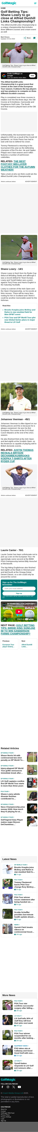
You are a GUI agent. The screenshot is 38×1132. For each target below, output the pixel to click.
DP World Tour (7, 753)
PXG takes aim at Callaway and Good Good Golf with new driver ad (23, 1050)
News (16, 925)
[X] (14, 1087)
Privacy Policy (9, 597)
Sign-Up (3, 1120)
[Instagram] (8, 1087)
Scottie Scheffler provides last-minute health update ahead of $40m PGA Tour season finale (23, 914)
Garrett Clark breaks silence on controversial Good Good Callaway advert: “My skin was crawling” (24, 929)
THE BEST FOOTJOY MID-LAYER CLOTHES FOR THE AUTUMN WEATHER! (18, 165)
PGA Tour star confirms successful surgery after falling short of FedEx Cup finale (23, 1005)
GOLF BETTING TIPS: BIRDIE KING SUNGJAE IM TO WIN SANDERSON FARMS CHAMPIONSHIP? (18, 629)
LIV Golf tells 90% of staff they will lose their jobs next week (23, 1020)
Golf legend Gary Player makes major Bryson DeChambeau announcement (12, 822)
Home (3, 8)
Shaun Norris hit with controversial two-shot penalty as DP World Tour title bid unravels (12, 757)
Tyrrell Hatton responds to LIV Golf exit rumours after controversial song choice (23, 1065)
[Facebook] (3, 1087)
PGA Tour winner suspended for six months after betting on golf (23, 1035)
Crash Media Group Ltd (13, 1093)
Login (2, 1118)
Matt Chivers (5, 37)
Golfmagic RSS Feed (7, 1113)
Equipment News (20, 1046)
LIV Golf (17, 1016)
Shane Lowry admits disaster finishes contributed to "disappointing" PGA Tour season (13, 796)
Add (32, 76)
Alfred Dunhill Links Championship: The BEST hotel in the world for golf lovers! (28, 646)
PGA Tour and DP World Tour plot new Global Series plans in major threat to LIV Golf (19, 319)
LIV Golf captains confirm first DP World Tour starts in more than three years (12, 783)
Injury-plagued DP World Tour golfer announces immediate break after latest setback (12, 770)
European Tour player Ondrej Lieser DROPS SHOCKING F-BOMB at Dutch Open (8, 646)
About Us (4, 1109)
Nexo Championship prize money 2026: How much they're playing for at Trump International (13, 809)
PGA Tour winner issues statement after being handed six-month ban (24, 899)
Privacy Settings (6, 1117)
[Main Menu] (35, 3)
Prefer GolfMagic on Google (14, 75)
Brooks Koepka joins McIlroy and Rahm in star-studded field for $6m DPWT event (19, 312)
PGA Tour (4, 791)
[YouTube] (20, 1087)
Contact (3, 1111)
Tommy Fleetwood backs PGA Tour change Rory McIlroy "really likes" (24, 884)
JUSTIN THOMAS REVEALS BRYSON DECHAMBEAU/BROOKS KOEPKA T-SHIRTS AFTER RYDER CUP (17, 456)
